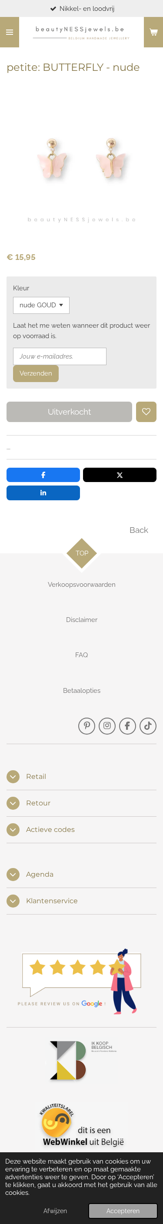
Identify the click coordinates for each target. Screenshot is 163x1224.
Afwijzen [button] (55, 1210)
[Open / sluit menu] (9, 32)
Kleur (21, 288)
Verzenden (36, 373)
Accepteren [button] (123, 1210)
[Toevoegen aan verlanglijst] (146, 412)
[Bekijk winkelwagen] (153, 32)
